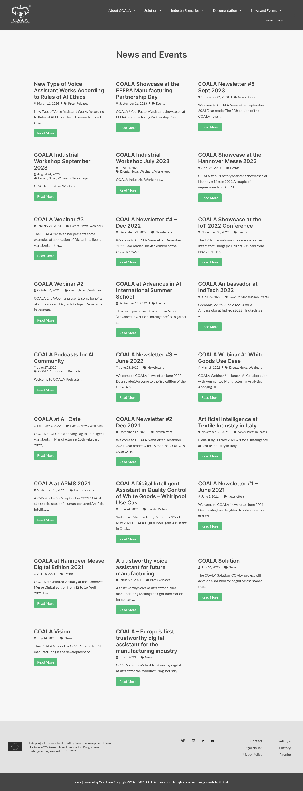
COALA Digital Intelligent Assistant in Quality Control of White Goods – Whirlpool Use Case (151, 493)
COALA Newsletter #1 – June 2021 (228, 486)
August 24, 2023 (48, 174)
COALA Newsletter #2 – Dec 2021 (146, 422)
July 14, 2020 (210, 567)
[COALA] (20, 14)
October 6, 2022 (48, 290)
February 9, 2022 (49, 425)
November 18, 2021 (215, 432)
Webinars (64, 178)
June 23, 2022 (128, 367)
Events (160, 103)
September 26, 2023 (133, 103)
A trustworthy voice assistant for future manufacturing (141, 567)
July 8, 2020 (127, 657)
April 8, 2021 (46, 573)
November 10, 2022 (215, 232)
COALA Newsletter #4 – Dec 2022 (146, 222)
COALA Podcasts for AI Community (64, 357)
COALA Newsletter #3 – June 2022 (146, 357)
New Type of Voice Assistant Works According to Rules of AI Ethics (69, 90)
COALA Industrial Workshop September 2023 (62, 161)
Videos (89, 490)
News (52, 178)
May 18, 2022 (210, 367)
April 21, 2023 (211, 168)
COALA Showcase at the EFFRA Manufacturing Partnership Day (147, 90)
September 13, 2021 (51, 490)
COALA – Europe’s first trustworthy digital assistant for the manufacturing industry (146, 641)
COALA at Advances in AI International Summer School (148, 290)
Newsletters (246, 97)
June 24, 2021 (128, 509)
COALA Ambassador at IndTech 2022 (228, 287)
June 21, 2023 (128, 168)
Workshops (80, 178)
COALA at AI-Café (57, 419)
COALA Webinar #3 (59, 219)
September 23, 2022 (133, 303)
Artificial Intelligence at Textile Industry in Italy (228, 422)
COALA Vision (52, 631)
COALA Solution (219, 561)
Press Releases (78, 103)
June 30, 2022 (210, 297)
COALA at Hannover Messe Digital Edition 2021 (69, 564)
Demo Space (273, 20)
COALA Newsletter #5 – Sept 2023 (228, 87)
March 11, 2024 (48, 103)
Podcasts (74, 371)
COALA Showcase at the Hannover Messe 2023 (229, 158)
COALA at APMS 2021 (62, 483)
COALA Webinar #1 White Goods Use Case (231, 357)
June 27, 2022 (46, 367)
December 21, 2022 (132, 232)
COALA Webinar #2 (59, 284)
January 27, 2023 (49, 226)
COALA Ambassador (244, 297)
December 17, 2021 (132, 432)
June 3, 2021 (210, 496)
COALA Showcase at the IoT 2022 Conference (229, 222)
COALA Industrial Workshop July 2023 (143, 158)
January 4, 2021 (130, 580)
